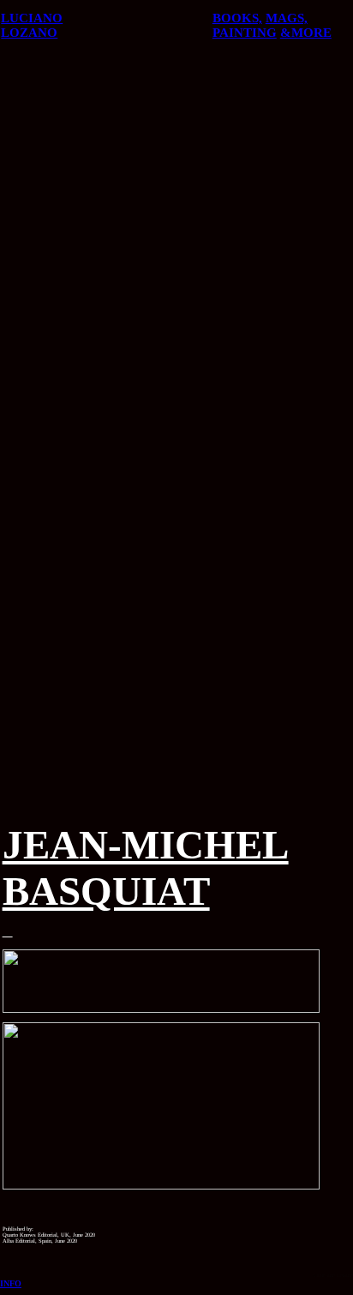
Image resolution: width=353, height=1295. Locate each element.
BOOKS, (237, 18)
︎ (8, 931)
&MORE (306, 32)
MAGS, (287, 18)
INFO (10, 1283)
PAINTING (244, 32)
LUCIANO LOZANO (32, 25)
